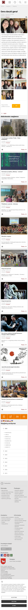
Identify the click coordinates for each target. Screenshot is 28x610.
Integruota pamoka (6, 268)
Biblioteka (17, 501)
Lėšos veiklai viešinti (5, 520)
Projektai (3, 522)
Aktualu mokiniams (19, 533)
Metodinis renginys (6, 236)
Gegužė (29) (7, 438)
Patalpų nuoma (18, 500)
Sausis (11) (7, 447)
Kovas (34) (7, 443)
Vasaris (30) (8, 445)
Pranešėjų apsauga (19, 528)
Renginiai (15, 6)
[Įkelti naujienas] (9, 2)
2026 (6, 428)
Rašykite (4, 548)
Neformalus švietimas (19, 495)
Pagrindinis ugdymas (19, 490)
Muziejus (17, 498)
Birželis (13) (8, 436)
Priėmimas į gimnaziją (6, 498)
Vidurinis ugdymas (19, 493)
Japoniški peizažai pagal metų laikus (10, 367)
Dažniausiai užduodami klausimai (19, 526)
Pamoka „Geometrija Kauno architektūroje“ (12, 399)
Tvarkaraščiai (7, 483)
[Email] (11, 555)
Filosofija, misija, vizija (6, 493)
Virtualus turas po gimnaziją (7, 492)
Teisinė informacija (19, 537)
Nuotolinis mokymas (19, 492)
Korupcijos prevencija (19, 534)
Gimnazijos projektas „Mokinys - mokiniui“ (12, 171)
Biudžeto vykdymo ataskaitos (7, 517)
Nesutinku (14, 601)
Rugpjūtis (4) (8, 432)
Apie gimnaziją (4, 490)
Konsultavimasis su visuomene (19, 523)
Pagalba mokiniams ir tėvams (21, 496)
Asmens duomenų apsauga (20, 520)
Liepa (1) (7, 434)
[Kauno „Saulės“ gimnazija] (3, 2)
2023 (6, 458)
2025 (6, 451)
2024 (6, 454)
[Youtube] (5, 555)
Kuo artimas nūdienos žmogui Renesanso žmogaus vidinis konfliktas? (11, 334)
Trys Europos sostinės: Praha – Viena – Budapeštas (11, 138)
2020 (6, 469)
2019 (6, 473)
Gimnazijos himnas (5, 495)
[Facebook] (2, 555)
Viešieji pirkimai (4, 523)
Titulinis (2, 6)
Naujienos (8, 6)
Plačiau (23, 149)
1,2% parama (17, 529)
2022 (6, 462)
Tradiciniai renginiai (5, 496)
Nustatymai (14, 597)
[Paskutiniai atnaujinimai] (14, 2)
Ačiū (15, 106)
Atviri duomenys (18, 539)
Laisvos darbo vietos (19, 518)
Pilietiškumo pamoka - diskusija (9, 204)
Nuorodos (17, 517)
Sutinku (14, 605)
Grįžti (5, 113)
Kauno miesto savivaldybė (15, 561)
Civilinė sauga (18, 536)
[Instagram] (8, 555)
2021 (6, 466)
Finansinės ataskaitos (6, 518)
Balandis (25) (8, 440)
